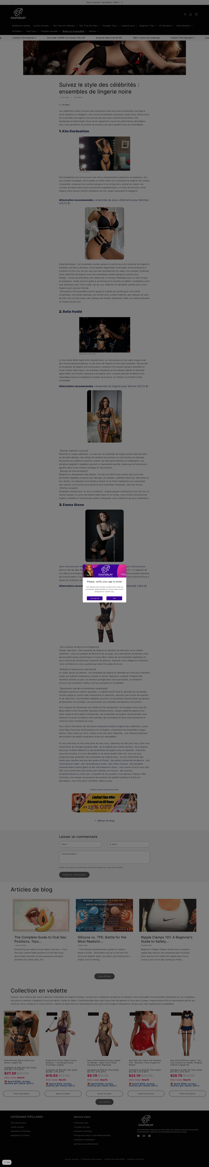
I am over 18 (94, 598)
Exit (114, 598)
